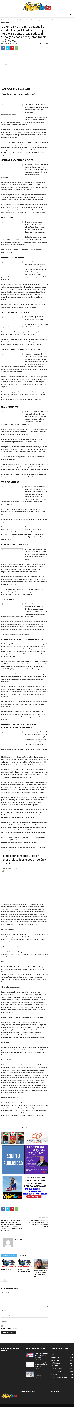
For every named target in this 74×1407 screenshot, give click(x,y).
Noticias (10, 15)
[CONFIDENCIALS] (8, 1263)
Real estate (55, 15)
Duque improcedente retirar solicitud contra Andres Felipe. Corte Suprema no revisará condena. (38, 1223)
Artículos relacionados (9, 1255)
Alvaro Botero (7, 43)
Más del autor (22, 1255)
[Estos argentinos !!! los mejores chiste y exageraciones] (30, 1374)
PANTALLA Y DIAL (31, 15)
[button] (70, 15)
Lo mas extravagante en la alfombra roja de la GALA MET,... (41, 1364)
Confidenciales (20, 15)
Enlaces (63, 15)
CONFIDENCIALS (6, 1269)
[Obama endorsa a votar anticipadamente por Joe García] (30, 1355)
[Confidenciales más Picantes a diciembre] (25, 1263)
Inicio (2, 20)
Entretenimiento (43, 15)
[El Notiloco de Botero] (37, 6)
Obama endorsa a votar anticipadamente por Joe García (41, 1355)
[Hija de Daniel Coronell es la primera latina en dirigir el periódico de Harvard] (41, 1264)
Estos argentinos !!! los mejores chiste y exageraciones (41, 1373)
